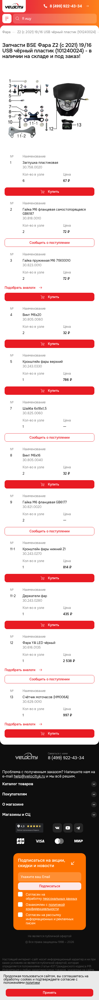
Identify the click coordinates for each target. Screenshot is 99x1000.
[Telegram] (78, 828)
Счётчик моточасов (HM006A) (46, 697)
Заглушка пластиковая (40, 163)
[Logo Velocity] (14, 6)
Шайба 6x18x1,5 (35, 408)
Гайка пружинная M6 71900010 (46, 260)
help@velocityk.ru (29, 776)
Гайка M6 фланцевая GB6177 (45, 502)
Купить (53, 192)
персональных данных (60, 899)
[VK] (57, 828)
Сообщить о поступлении (49, 243)
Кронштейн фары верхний (43, 362)
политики (33, 983)
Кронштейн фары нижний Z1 (44, 549)
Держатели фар (35, 596)
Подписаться (49, 886)
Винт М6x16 (32, 455)
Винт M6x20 (32, 315)
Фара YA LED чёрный (39, 643)
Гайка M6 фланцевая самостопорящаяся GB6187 (54, 211)
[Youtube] (68, 828)
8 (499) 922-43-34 (66, 6)
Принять (49, 992)
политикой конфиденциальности (45, 907)
